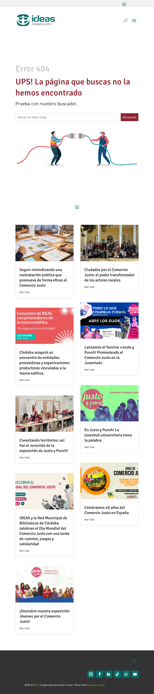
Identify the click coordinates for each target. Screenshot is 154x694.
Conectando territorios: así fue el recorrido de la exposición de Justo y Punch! (43, 445)
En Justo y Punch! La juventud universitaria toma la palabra (108, 435)
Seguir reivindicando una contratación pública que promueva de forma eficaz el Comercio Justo (43, 277)
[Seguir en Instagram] (90, 674)
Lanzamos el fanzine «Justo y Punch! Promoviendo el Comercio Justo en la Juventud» (109, 355)
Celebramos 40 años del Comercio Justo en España (106, 510)
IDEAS (36, 685)
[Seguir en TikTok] (117, 674)
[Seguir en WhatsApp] (126, 674)
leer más (24, 292)
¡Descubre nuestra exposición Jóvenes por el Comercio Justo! (44, 616)
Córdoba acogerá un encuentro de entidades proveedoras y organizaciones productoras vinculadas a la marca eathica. (44, 363)
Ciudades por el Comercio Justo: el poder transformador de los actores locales (109, 275)
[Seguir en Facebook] (99, 674)
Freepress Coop (96, 685)
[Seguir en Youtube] (135, 674)
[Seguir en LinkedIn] (108, 674)
